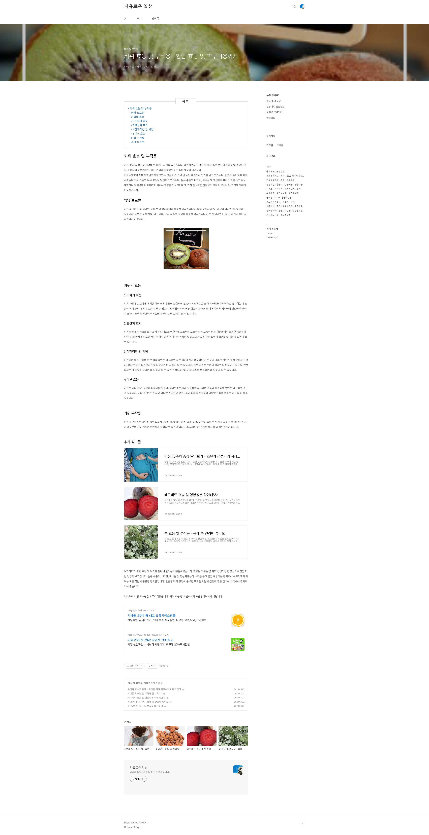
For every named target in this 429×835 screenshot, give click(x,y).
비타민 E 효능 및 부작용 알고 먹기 (144, 693)
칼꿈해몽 (289, 184)
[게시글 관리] (141, 665)
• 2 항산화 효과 (139, 125)
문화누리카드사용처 (275, 175)
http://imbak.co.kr (138, 610)
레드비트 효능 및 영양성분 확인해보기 (146, 697)
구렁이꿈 (299, 206)
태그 (139, 18)
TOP (302, 823)
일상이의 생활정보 (275, 106)
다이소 (269, 188)
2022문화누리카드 (295, 175)
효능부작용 (298, 210)
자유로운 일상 (138, 6)
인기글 (280, 145)
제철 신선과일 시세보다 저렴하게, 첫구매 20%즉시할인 (159, 644)
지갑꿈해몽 (294, 193)
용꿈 (293, 201)
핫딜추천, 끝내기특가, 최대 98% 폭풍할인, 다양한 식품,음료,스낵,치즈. (167, 620)
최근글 (269, 145)
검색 (294, 6)
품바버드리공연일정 (275, 171)
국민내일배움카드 (285, 206)
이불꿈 (286, 201)
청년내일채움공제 (274, 184)
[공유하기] (137, 665)
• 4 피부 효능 (138, 133)
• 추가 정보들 (136, 142)
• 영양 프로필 (136, 113)
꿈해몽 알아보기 (274, 112)
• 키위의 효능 (136, 117)
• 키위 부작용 (136, 138)
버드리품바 (286, 214)
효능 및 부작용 (135, 683)
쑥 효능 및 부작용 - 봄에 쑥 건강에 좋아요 (148, 701)
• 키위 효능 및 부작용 (140, 108)
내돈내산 (270, 206)
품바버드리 (290, 188)
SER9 (277, 197)
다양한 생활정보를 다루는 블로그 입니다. (150, 772)
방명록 (155, 18)
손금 (283, 180)
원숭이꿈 (299, 184)
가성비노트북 (272, 214)
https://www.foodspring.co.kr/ (145, 634)
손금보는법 (287, 197)
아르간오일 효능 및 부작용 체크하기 (145, 706)
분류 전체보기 (273, 95)
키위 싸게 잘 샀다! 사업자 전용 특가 (150, 640)
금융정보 (270, 117)
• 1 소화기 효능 (139, 121)
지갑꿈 (288, 210)
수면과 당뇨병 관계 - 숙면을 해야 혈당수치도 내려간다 (154, 689)
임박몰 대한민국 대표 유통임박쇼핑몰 (152, 615)
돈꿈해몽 (291, 180)
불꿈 (299, 188)
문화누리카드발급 (274, 210)
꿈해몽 (269, 197)
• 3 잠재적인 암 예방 (142, 129)
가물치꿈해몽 (272, 180)
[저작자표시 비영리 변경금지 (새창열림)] (163, 666)
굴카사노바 (282, 193)
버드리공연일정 (273, 201)
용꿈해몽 (278, 188)
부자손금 (270, 193)
